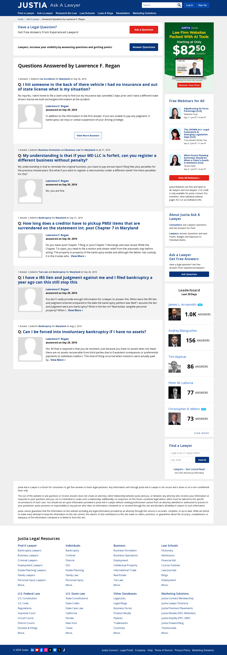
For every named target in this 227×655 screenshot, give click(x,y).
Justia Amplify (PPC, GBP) (175, 618)
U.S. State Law (75, 593)
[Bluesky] (55, 650)
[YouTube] (37, 650)
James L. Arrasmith (182, 304)
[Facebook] (41, 650)
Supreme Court (27, 613)
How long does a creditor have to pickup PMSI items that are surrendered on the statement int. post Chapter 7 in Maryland (79, 225)
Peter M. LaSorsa (180, 383)
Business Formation (50, 149)
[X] (59, 650)
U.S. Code (23, 603)
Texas (69, 628)
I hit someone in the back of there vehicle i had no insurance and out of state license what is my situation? (88, 87)
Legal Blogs (120, 603)
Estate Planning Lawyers (32, 570)
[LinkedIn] (32, 650)
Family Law (72, 575)
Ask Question (189, 274)
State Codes (72, 603)
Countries (119, 628)
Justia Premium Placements (177, 608)
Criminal (70, 555)
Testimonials (168, 628)
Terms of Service (164, 650)
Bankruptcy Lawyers (29, 550)
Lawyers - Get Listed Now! (189, 469)
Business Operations (126, 555)
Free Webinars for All (186, 101)
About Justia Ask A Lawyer (184, 216)
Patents (118, 618)
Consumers (175, 224)
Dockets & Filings (28, 628)
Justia (20, 19)
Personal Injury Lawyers (32, 580)
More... (21, 585)
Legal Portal (126, 650)
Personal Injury (74, 580)
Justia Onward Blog (172, 623)
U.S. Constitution (27, 598)
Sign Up (202, 5)
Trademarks (121, 623)
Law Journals (168, 570)
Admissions (167, 555)
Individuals (73, 545)
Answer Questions (144, 47)
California (71, 613)
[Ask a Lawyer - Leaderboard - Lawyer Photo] (174, 314)
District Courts (26, 623)
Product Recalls (122, 613)
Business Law (72, 149)
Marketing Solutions (144, 13)
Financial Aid (168, 560)
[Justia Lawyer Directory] (64, 650)
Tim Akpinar (177, 357)
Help (150, 650)
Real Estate (120, 575)
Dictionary (167, 550)
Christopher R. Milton (184, 409)
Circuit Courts (26, 618)
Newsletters (123, 13)
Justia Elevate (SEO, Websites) (178, 613)
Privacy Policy (182, 650)
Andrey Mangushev (182, 331)
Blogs (164, 575)
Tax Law (43, 271)
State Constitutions (77, 598)
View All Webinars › (189, 177)
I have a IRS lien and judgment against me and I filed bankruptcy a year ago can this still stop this (85, 280)
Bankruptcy (45, 217)
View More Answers (88, 135)
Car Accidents (47, 78)
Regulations (25, 608)
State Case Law (74, 608)
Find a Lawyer (26, 13)
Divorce (70, 560)
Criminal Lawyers (28, 560)
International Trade (125, 570)
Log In (189, 5)
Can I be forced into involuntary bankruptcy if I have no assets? (84, 331)
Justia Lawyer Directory (174, 603)
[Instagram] (46, 650)
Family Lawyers (26, 575)
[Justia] (32, 5)
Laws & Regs (105, 13)
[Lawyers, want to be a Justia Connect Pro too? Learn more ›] (199, 304)
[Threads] (50, 650)
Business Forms (123, 608)
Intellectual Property (125, 565)
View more (201, 433)
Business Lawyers (28, 555)
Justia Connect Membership (177, 598)
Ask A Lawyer (32, 19)
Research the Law (66, 13)
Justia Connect (110, 650)
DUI (68, 565)
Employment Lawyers (30, 565)
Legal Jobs (120, 598)
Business (119, 545)
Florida (70, 618)
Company (140, 650)
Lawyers (174, 233)
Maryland (64, 78)
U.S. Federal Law (29, 593)
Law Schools (87, 13)
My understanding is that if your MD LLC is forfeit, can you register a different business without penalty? (87, 158)
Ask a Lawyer (45, 13)
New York (71, 623)
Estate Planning (75, 570)
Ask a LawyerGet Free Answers (184, 256)
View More (78, 256)
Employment (121, 560)
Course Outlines (170, 565)
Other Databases (125, 593)
